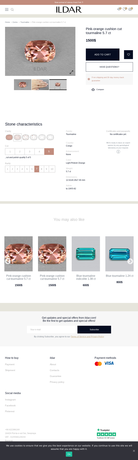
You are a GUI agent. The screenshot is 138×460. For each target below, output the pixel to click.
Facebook (10, 405)
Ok (69, 454)
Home (7, 22)
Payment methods (105, 357)
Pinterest (9, 411)
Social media (13, 393)
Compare (100, 89)
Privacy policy (57, 382)
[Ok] (133, 450)
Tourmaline (24, 22)
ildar (52, 357)
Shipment (10, 370)
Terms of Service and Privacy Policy (87, 336)
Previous (7, 262)
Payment (9, 364)
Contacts (54, 370)
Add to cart (102, 54)
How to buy (12, 357)
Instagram (10, 399)
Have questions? (109, 67)
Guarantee (55, 376)
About (53, 364)
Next (130, 262)
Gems (15, 22)
